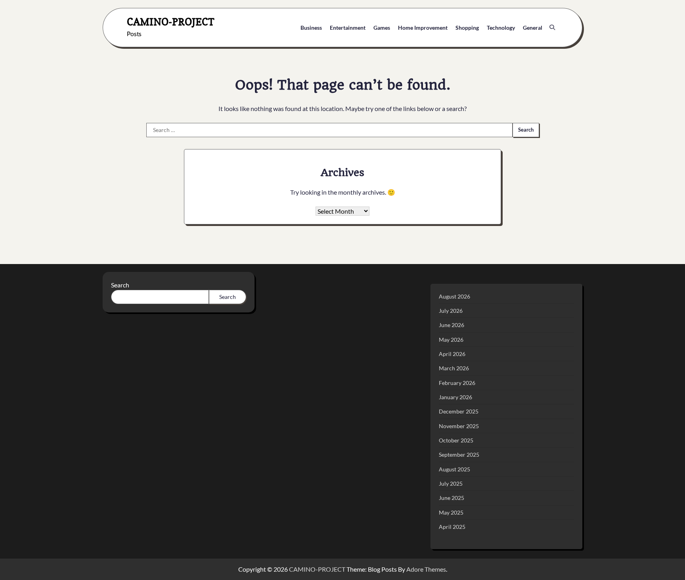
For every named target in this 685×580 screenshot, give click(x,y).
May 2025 (451, 512)
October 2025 (456, 440)
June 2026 (451, 325)
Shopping (467, 27)
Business (311, 27)
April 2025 (452, 526)
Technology (501, 27)
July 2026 (451, 310)
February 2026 (457, 382)
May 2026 (451, 339)
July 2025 (451, 483)
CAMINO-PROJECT (170, 21)
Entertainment (347, 27)
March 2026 (454, 368)
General (532, 27)
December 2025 (458, 411)
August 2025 (454, 469)
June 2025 (451, 497)
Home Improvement (423, 27)
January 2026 (455, 397)
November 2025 (459, 426)
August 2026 (454, 296)
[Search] (552, 27)
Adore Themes (426, 569)
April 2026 (452, 353)
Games (381, 27)
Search (120, 285)
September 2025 (459, 454)
